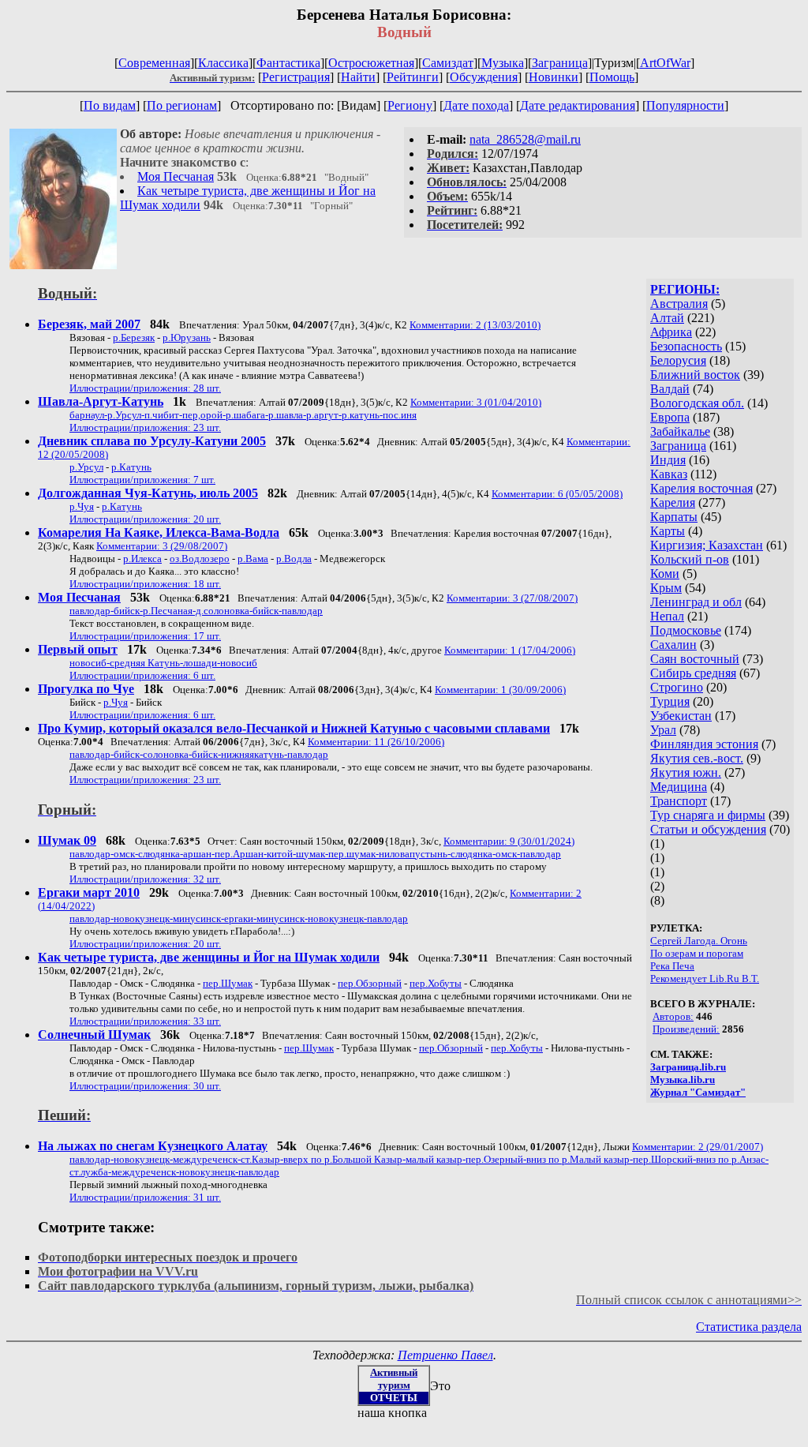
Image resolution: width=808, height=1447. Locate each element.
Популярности (685, 105)
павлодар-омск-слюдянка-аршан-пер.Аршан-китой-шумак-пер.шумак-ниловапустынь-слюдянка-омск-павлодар (315, 854)
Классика (223, 62)
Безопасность (686, 346)
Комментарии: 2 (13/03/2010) (475, 325)
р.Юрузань (187, 337)
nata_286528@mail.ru (525, 139)
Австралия (679, 303)
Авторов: (673, 1016)
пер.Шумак (227, 983)
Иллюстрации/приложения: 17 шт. (145, 636)
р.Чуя (81, 506)
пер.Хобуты (436, 983)
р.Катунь (131, 467)
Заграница (560, 62)
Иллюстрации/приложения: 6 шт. (142, 675)
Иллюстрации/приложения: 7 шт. (142, 479)
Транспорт (678, 801)
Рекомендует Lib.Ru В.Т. (704, 978)
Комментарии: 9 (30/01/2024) (508, 841)
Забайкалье (680, 431)
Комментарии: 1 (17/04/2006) (509, 650)
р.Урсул (86, 467)
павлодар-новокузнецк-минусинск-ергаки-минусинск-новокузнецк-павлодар (238, 918)
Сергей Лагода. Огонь (698, 941)
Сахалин (673, 644)
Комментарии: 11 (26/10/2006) (376, 742)
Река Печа (672, 966)
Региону (409, 105)
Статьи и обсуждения (708, 829)
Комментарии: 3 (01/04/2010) (475, 402)
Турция (670, 701)
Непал (667, 616)
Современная (154, 62)
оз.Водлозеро (200, 558)
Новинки (553, 77)
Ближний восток (695, 374)
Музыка (502, 62)
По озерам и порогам (696, 953)
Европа (670, 417)
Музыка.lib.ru (682, 1079)
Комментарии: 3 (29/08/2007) (161, 546)
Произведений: (686, 1029)
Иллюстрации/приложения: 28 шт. (145, 388)
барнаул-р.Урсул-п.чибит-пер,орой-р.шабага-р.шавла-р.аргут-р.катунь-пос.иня (243, 415)
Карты (667, 531)
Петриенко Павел (445, 1355)
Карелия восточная (701, 488)
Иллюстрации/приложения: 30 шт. (145, 1086)
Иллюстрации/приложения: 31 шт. (145, 1197)
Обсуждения (484, 77)
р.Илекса (142, 558)
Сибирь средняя (693, 673)
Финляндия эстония (704, 744)
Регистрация (296, 77)
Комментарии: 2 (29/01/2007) (697, 1147)
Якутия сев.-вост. (696, 758)
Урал (663, 730)
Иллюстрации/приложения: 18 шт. (145, 584)
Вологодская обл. (697, 403)
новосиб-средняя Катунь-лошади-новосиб (163, 663)
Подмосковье (685, 630)
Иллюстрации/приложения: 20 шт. (145, 519)
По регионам (182, 105)
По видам (110, 105)
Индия (668, 460)
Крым (666, 587)
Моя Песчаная (175, 176)
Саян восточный (694, 658)
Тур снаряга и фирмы (707, 815)
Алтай (667, 317)
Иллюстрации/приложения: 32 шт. (145, 879)
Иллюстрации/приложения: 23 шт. (145, 427)
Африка (671, 332)
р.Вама (253, 558)
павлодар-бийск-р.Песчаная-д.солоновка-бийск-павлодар (196, 611)
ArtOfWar (665, 62)
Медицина (678, 786)
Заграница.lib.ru (688, 1067)
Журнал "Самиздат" (698, 1092)
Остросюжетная (371, 62)
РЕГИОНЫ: (685, 289)
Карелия (672, 502)
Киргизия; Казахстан (706, 545)
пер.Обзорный (370, 983)
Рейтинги (413, 77)
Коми (664, 573)
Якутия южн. (685, 772)
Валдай (670, 388)
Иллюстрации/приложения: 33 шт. (145, 1021)
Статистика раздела (749, 1326)
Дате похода (476, 105)
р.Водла (294, 558)
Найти (358, 77)
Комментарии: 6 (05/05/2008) (557, 494)
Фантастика (288, 62)
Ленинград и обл (696, 602)
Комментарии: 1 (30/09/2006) (500, 689)
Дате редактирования (577, 105)
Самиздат (447, 62)
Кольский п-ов (689, 559)
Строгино (676, 687)
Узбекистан (681, 715)
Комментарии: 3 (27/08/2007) (512, 598)
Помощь (611, 77)
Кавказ (668, 474)
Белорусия (678, 360)
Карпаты (674, 516)
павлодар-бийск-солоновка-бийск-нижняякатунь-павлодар (198, 754)
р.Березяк (134, 337)
